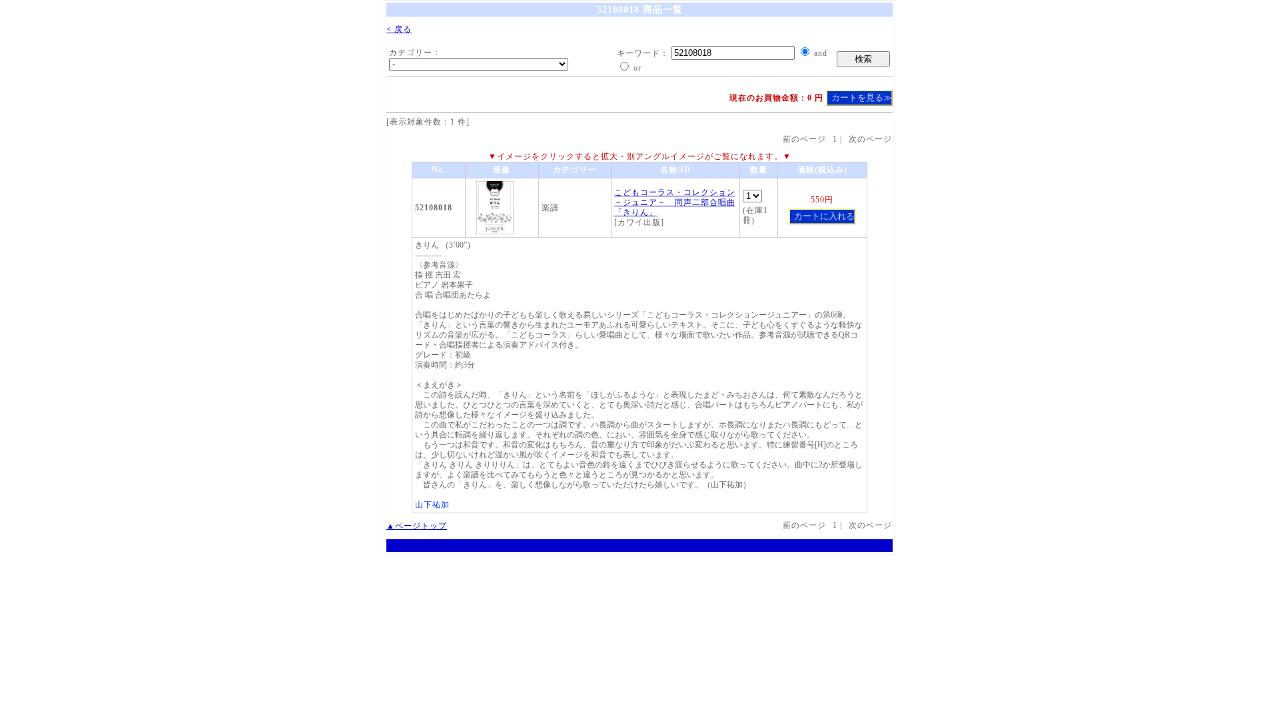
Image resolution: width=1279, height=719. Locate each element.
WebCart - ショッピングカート (639, 545)
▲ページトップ (416, 526)
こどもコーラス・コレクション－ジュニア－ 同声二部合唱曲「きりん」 (674, 202)
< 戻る (399, 29)
